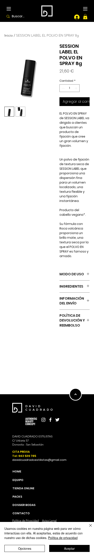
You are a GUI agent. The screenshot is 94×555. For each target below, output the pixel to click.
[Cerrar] (88, 528)
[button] (85, 16)
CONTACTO (21, 513)
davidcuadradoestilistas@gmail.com (39, 460)
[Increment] (76, 88)
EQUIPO (11, 439)
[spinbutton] (69, 88)
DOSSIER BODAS (11, 467)
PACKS (11, 458)
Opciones (24, 548)
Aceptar (69, 548)
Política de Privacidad (25, 520)
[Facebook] (50, 419)
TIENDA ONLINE (11, 448)
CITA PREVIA (21, 452)
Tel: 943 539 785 (24, 456)
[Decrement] (62, 88)
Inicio (8, 35)
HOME (11, 430)
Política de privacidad (63, 538)
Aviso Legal (49, 520)
